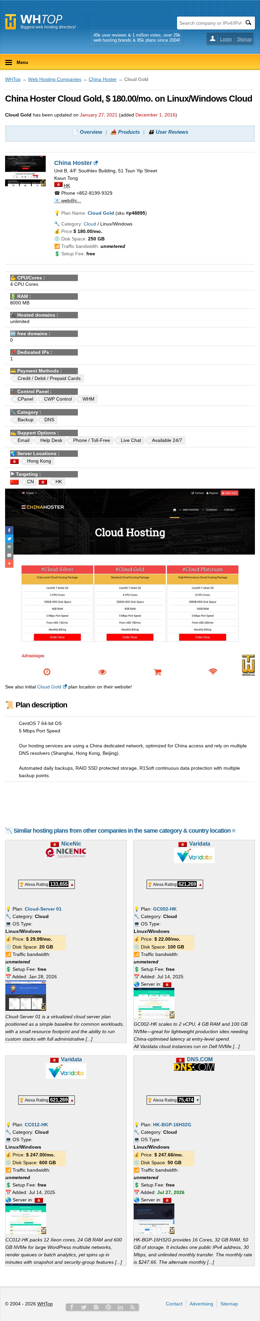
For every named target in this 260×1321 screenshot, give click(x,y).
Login (226, 39)
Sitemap (229, 1303)
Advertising (201, 1303)
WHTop (13, 79)
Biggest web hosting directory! (48, 27)
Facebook (71, 1307)
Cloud (90, 224)
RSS (132, 1307)
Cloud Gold (49, 686)
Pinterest (108, 1307)
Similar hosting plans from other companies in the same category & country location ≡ (124, 830)
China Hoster (103, 79)
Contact (174, 1303)
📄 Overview (87, 132)
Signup (244, 39)
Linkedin (120, 1307)
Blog (96, 1307)
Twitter (84, 1307)
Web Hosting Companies (54, 79)
